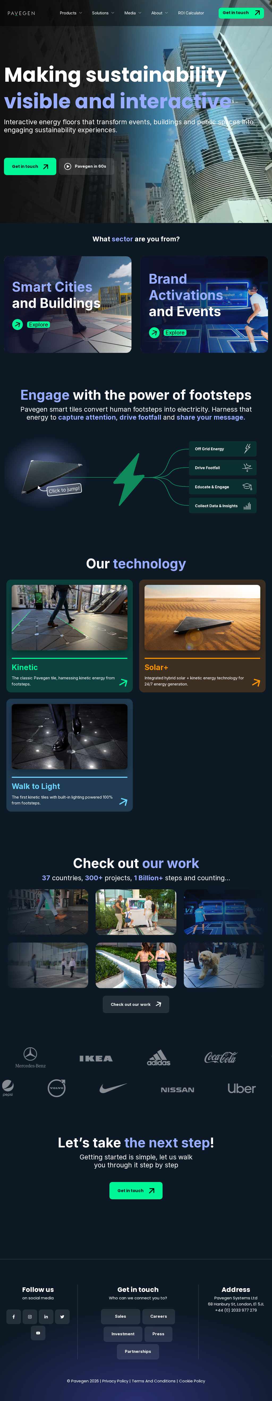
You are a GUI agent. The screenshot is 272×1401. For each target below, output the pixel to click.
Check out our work (131, 1004)
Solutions (100, 12)
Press (158, 1333)
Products (68, 12)
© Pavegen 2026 (83, 1381)
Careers (158, 1316)
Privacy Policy (115, 1381)
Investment (123, 1333)
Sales (120, 1316)
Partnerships (138, 1351)
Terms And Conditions (154, 1381)
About (156, 12)
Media (130, 12)
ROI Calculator (191, 12)
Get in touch (236, 12)
